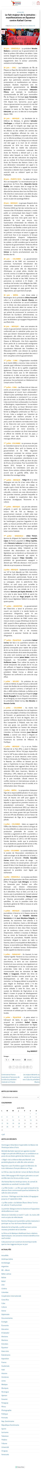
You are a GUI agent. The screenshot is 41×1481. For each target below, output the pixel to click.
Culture (4, 1307)
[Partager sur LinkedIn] (27, 1067)
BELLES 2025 (8, 1474)
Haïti (3, 1370)
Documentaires (7, 1318)
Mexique (4, 1384)
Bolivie (3, 1277)
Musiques (4, 1388)
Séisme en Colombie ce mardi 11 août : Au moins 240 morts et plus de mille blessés (20, 1216)
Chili (2, 1285)
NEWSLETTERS (21, 1473)
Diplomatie (5, 1314)
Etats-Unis (5, 1351)
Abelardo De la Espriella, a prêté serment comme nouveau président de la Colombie (19, 1228)
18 (7, 1123)
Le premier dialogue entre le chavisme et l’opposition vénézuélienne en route (20, 1210)
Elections (4, 1337)
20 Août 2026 (20, 1475)
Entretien (4, 1344)
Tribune (4, 1443)
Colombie (4, 1292)
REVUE (14, 1473)
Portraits (4, 1418)
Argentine (4, 1266)
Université (5, 1447)
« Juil (3, 1134)
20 (19, 1123)
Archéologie (5, 1263)
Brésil (3, 1281)
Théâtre (4, 1440)
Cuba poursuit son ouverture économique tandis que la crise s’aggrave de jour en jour (19, 1243)
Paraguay (4, 1403)
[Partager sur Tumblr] (30, 1067)
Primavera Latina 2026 (20, 1474)
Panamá (4, 1399)
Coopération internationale (11, 1296)
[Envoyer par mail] (20, 1067)
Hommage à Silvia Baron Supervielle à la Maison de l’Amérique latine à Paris (19, 1146)
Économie (5, 1325)
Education (5, 1329)
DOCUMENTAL (31, 1473)
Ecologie (4, 1322)
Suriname (4, 1432)
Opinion (4, 1395)
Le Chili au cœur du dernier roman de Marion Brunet (20, 1172)
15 (30, 1120)
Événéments (5, 1355)
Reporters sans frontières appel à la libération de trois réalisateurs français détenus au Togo (19, 1167)
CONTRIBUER (33, 1474)
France (3, 1362)
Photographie (6, 1410)
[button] (33, 3)
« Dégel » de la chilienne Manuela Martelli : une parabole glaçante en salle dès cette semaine (18, 1161)
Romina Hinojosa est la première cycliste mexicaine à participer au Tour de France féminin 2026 (20, 1222)
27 (19, 1127)
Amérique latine (7, 1259)
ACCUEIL (7, 1473)
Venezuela (5, 1454)
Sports (3, 1429)
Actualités (20, 12)
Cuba (3, 1303)
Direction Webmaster (28, 25)
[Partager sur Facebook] (13, 1067)
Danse (3, 1311)
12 (13, 1120)
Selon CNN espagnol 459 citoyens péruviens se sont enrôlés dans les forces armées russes (20, 1177)
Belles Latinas (6, 1274)
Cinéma (4, 1289)
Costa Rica (5, 1300)
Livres (3, 1381)
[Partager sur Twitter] (17, 1067)
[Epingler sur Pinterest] (24, 1067)
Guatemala (5, 1366)
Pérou (3, 1407)
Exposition (5, 1359)
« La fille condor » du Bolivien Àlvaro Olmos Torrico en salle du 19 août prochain (19, 1204)
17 (2, 1123)
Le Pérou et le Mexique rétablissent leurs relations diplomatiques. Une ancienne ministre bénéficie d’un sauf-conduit (20, 1235)
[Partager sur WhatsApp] (10, 1067)
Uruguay (4, 1451)
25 (7, 1127)
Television (5, 1436)
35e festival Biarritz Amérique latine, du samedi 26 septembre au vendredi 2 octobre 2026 (19, 1183)
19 (13, 1123)
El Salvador (5, 1333)
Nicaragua (5, 1392)
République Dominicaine (10, 1425)
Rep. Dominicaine (7, 1421)
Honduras (5, 1377)
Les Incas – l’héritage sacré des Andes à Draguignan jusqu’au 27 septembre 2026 (19, 1197)
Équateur (4, 1347)
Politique (4, 1414)
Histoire (4, 1373)
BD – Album (5, 1270)
